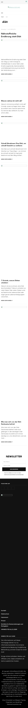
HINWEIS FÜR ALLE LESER (9, 629)
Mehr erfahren (6, 74)
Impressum (4, 617)
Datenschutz (5, 614)
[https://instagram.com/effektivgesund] (2, 488)
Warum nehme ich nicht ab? (11, 101)
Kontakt (3, 610)
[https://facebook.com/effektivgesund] (9, 488)
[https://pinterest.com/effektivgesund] (13, 488)
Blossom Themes (20, 700)
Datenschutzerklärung (14, 704)
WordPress (18, 702)
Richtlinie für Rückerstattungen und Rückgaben (12, 625)
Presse (3, 620)
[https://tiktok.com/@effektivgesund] (6, 488)
